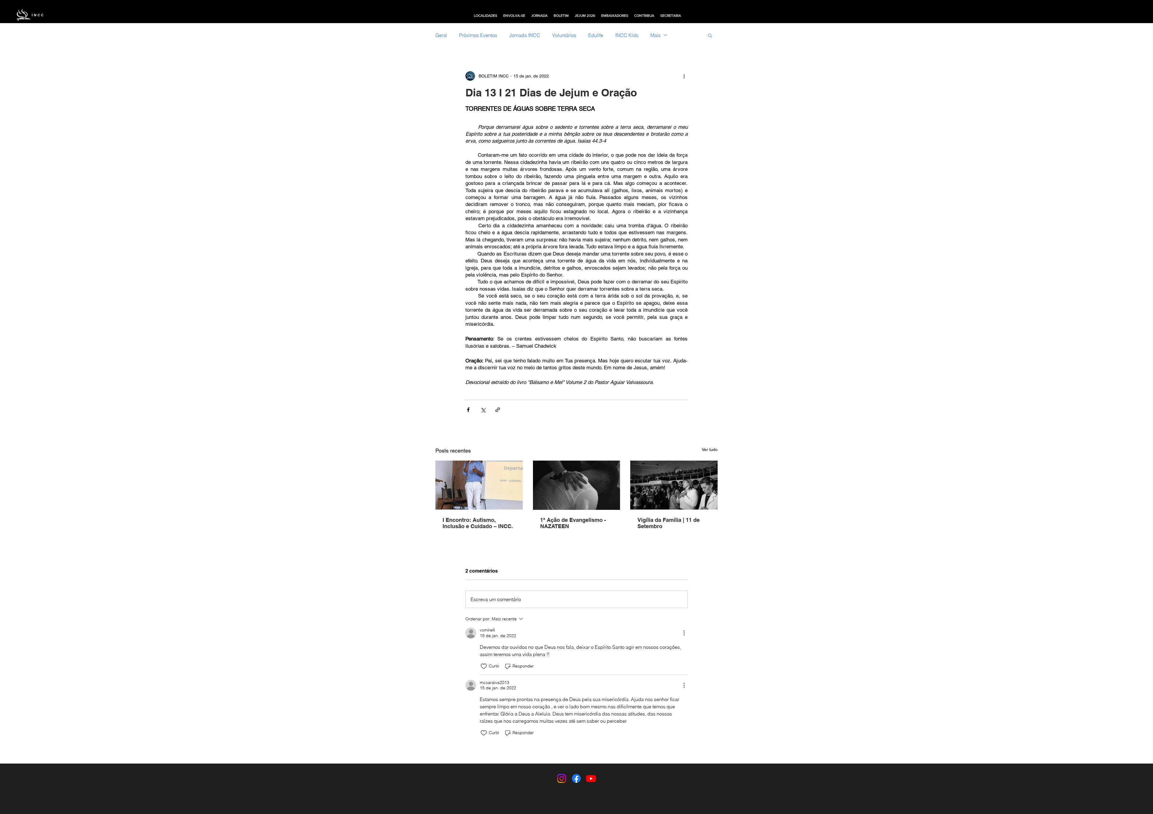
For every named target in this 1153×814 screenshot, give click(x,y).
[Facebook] (576, 778)
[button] (485, 15)
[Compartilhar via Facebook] (468, 410)
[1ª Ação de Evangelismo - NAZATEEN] (576, 485)
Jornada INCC (524, 35)
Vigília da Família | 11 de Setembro (668, 523)
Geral (441, 35)
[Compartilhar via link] (498, 410)
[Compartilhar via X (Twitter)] (483, 410)
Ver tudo (710, 449)
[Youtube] (591, 778)
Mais (655, 35)
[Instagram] (561, 778)
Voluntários (564, 35)
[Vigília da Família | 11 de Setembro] (674, 485)
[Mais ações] (684, 76)
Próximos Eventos (478, 35)
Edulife (595, 35)
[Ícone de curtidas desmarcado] (484, 666)
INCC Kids (626, 35)
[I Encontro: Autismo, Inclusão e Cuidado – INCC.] (479, 485)
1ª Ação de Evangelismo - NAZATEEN (573, 523)
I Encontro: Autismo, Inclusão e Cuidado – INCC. (478, 523)
